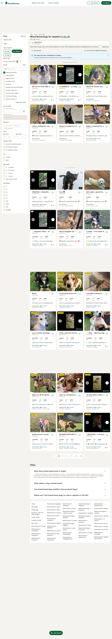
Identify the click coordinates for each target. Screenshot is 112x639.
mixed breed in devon (53, 510)
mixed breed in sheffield (51, 527)
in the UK (65, 37)
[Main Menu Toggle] (1, 3)
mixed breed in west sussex (69, 529)
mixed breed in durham (101, 529)
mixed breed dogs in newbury (100, 512)
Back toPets (7, 40)
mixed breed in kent (53, 515)
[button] (70, 74)
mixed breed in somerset (35, 539)
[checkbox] (4, 72)
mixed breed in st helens (99, 519)
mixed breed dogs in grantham (85, 509)
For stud (7, 55)
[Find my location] (23, 111)
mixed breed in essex (69, 508)
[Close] (108, 55)
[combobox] (12, 111)
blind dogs (34, 507)
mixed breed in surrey (100, 523)
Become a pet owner (38, 3)
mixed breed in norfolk (54, 512)
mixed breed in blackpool (67, 504)
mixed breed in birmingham (35, 530)
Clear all (23, 36)
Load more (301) (21, 102)
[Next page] (85, 456)
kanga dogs (34, 510)
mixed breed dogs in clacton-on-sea (69, 512)
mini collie (34, 523)
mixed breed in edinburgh (98, 533)
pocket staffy (35, 517)
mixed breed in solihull (101, 526)
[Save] (53, 87)
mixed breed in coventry (70, 520)
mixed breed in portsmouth (83, 536)
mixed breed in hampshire (35, 534)
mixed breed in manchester (51, 539)
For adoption (17, 51)
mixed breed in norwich (86, 532)
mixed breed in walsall (101, 508)
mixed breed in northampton (67, 533)
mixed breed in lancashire (51, 519)
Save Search (37, 50)
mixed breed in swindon (101, 516)
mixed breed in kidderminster (98, 504)
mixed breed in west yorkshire (53, 534)
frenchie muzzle (36, 520)
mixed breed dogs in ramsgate (85, 516)
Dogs (5, 43)
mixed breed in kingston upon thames (101, 537)
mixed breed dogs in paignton (69, 524)
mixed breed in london (54, 507)
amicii (33, 504)
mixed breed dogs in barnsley (69, 516)
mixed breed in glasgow (54, 504)
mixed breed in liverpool (83, 521)
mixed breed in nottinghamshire (67, 538)
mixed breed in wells (85, 525)
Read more (105, 47)
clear (24, 65)
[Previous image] (60, 74)
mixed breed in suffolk (54, 523)
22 (81, 456)
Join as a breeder (53, 3)
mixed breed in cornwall (38, 526)
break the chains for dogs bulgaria (37, 513)
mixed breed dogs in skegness (85, 504)
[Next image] (80, 74)
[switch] (18, 61)
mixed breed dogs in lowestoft (85, 529)
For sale (7, 51)
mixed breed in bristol (53, 531)
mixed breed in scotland (86, 513)
